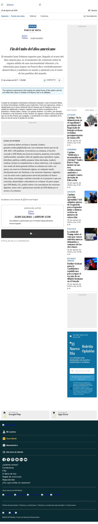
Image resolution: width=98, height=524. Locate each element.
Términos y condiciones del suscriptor (51, 505)
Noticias (71, 110)
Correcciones (71, 505)
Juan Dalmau (36, 38)
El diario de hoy (9, 474)
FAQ (4, 471)
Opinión (4, 16)
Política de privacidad (10, 505)
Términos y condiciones (27, 505)
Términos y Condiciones (79, 385)
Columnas (44, 16)
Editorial (33, 16)
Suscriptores (91, 16)
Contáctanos (8, 468)
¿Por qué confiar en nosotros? (16, 483)
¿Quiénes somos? (10, 465)
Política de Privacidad (85, 384)
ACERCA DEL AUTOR (32, 208)
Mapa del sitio (8, 480)
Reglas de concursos (11, 477)
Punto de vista (17, 16)
